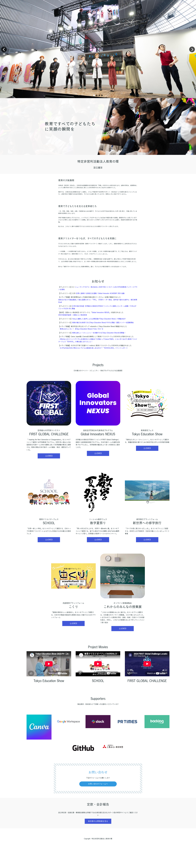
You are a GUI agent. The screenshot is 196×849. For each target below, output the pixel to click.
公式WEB (49, 456)
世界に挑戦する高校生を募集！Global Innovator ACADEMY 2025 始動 (100, 293)
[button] (94, 95)
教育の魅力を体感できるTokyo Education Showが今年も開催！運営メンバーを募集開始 (103, 322)
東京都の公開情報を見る (98, 821)
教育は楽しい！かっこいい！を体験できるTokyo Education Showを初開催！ (99, 333)
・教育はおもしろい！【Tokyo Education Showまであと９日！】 (81, 329)
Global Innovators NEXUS (100, 312)
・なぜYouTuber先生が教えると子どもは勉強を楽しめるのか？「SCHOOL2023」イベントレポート (93, 348)
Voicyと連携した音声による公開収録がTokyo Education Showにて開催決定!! (99, 319)
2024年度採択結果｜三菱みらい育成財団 (72, 315)
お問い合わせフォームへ (98, 784)
